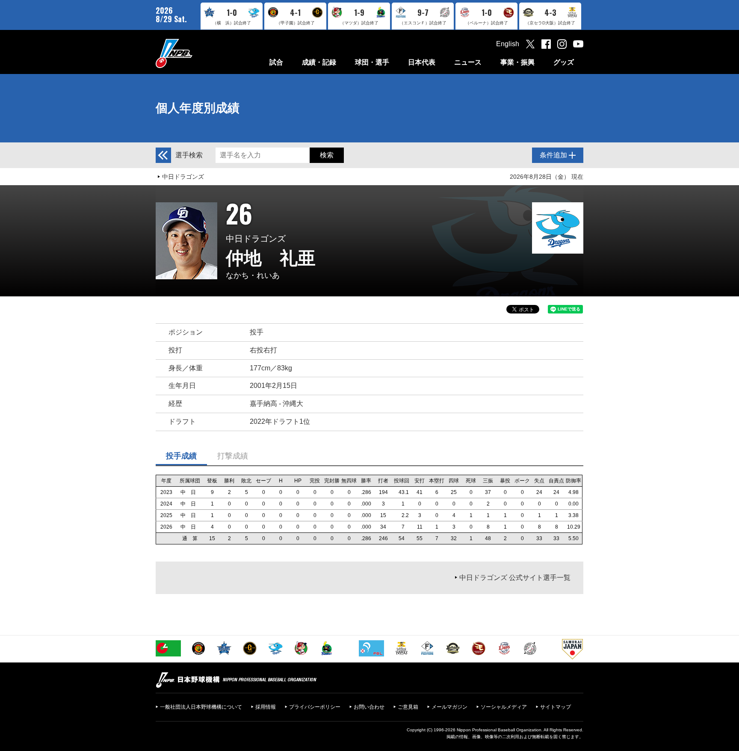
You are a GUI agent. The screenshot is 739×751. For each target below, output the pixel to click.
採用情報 (265, 707)
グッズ (563, 62)
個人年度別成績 (197, 108)
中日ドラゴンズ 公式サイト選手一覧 (515, 577)
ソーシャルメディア (504, 707)
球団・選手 (372, 62)
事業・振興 (517, 62)
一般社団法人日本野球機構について (201, 707)
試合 (276, 62)
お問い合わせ (369, 707)
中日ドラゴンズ (183, 176)
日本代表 (421, 62)
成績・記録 (319, 62)
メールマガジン (449, 707)
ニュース (468, 62)
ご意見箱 (408, 707)
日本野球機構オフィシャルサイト (195, 53)
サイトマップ (555, 707)
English (507, 43)
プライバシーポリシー (314, 707)
